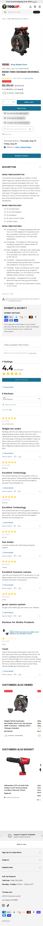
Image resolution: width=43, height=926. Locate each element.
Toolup (8, 921)
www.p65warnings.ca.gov (15, 300)
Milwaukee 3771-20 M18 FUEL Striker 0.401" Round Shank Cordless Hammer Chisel (16, 787)
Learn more (32, 353)
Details (34, 2)
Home (3, 18)
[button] (35, 6)
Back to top (21, 844)
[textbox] (21, 349)
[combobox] (17, 12)
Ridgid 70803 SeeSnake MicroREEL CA (18, 18)
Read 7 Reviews (17, 78)
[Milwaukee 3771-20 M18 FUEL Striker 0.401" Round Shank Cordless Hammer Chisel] (18, 768)
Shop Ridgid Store (19, 65)
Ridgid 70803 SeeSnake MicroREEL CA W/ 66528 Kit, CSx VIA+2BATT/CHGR (24, 632)
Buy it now (22, 108)
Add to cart (28, 102)
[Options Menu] (40, 457)
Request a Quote (21, 156)
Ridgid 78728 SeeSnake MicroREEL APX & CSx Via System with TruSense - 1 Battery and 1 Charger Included (18, 724)
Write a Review (28, 78)
